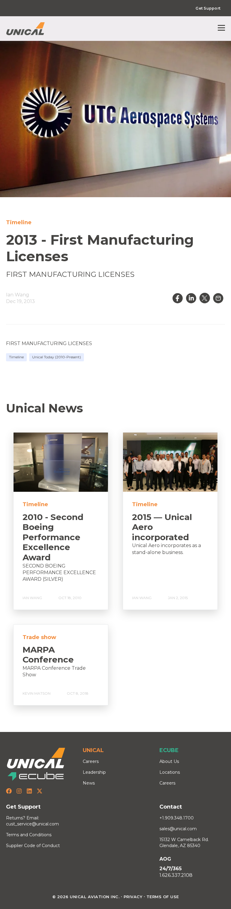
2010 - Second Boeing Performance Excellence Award (53, 537)
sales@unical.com (178, 828)
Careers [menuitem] (91, 761)
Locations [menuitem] (169, 772)
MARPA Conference (48, 654)
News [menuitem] (89, 783)
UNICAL (93, 750)
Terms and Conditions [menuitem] (28, 834)
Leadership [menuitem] (94, 772)
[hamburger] (221, 28)
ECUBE (169, 750)
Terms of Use (162, 896)
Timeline (16, 357)
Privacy (133, 896)
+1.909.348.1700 (176, 818)
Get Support (208, 8)
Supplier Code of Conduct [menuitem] (33, 845)
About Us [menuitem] (169, 761)
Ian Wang (17, 295)
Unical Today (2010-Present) (56, 357)
